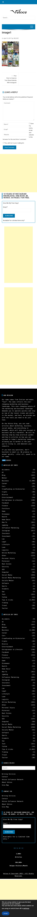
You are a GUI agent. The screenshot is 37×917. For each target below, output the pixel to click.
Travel (4, 605)
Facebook (5, 503)
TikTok (4, 597)
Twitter (5, 608)
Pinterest (6, 561)
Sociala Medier (8, 580)
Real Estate (6, 564)
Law (3, 539)
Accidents (6, 470)
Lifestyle (6, 544)
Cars (3, 486)
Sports (4, 586)
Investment (6, 536)
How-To (4, 522)
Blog (3, 475)
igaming (5, 525)
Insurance (6, 533)
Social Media (7, 575)
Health (4, 517)
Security (5, 566)
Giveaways (6, 514)
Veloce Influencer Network (12, 779)
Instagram (6, 531)
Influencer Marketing (10, 528)
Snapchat (5, 572)
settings (26, 908)
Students (5, 589)
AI (3, 472)
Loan (3, 547)
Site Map (5, 785)
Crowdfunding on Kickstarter (13, 489)
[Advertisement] (18, 173)
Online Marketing (9, 553)
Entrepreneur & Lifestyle (12, 500)
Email (5, 207)
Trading (5, 603)
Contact (5, 777)
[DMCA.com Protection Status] (6, 460)
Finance (5, 506)
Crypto (4, 492)
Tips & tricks (7, 600)
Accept (5, 913)
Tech (3, 594)
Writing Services (9, 774)
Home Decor (6, 519)
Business (5, 481)
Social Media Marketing (11, 578)
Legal (4, 542)
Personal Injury (8, 558)
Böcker (4, 478)
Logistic (5, 550)
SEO (3, 569)
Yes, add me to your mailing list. (14, 143)
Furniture (6, 508)
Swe (3, 591)
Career (4, 483)
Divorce (5, 494)
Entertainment (7, 497)
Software (5, 583)
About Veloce (7, 782)
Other (4, 555)
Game (3, 511)
